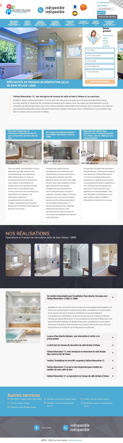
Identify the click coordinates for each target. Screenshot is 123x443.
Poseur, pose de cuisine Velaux (96, 399)
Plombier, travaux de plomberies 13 (55, 23)
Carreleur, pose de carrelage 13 (70, 23)
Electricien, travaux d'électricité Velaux (26, 399)
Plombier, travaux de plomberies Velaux (60, 404)
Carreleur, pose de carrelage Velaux (61, 399)
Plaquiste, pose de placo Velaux (23, 407)
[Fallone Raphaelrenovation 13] (19, 9)
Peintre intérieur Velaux (20, 403)
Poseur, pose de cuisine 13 (27, 23)
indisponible (55, 8)
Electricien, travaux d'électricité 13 (109, 23)
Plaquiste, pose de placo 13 (83, 23)
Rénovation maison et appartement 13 (14, 23)
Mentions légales (75, 440)
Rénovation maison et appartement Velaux (98, 404)
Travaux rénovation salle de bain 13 (40, 23)
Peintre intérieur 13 (95, 23)
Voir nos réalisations (107, 17)
